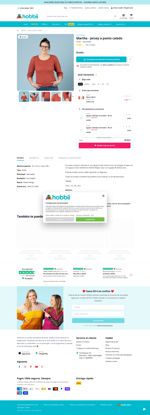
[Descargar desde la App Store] (25, 353)
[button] (131, 16)
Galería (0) (48, 158)
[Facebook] (19, 366)
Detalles (20, 158)
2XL (103, 84)
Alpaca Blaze (91, 97)
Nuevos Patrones (112, 351)
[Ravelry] (42, 366)
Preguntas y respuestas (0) (70, 158)
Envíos (78, 345)
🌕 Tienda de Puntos (76, 8)
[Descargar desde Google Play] (42, 353)
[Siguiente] (71, 62)
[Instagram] (25, 366)
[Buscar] (115, 16)
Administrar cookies (23, 408)
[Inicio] (17, 30)
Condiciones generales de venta (27, 405)
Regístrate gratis (112, 342)
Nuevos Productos (113, 348)
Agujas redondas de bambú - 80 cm (99, 116)
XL (98, 84)
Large (93, 84)
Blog (65, 8)
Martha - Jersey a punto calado (31, 30)
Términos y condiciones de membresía (82, 405)
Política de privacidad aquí (105, 325)
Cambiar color (90, 101)
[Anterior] (20, 62)
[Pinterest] (30, 366)
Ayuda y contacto (90, 8)
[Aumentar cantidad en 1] (129, 96)
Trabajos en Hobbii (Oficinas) (87, 348)
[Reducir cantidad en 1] (123, 96)
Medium (87, 84)
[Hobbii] (27, 16)
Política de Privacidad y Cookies (53, 405)
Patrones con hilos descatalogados (119, 355)
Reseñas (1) (34, 158)
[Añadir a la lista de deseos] (130, 59)
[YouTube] (36, 366)
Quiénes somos (103, 8)
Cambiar (88, 120)
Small (80, 84)
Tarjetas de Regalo (113, 358)
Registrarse (128, 8)
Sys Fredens (80, 35)
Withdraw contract (106, 405)
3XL (108, 84)
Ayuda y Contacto (82, 342)
